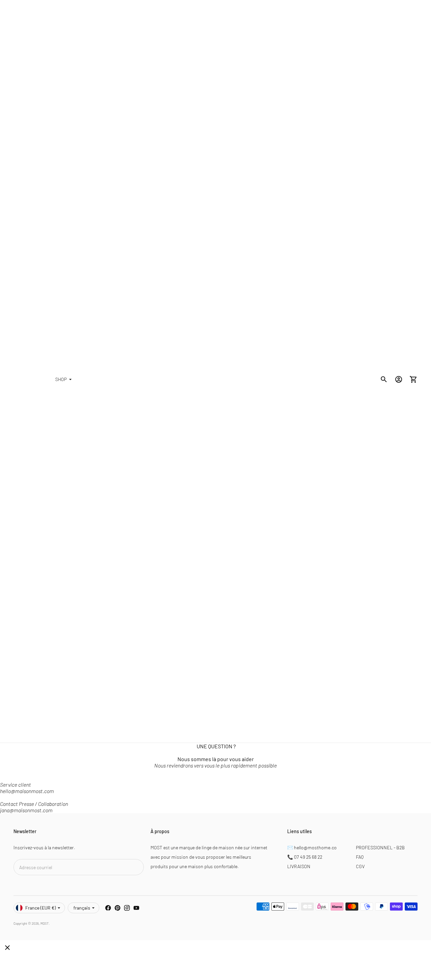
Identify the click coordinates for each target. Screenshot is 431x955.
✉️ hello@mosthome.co (312, 847)
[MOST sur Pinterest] (117, 908)
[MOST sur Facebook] (108, 908)
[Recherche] (383, 379)
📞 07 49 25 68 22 (304, 857)
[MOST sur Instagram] (127, 908)
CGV (360, 866)
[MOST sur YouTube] (136, 908)
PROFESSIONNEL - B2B (380, 847)
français (81, 908)
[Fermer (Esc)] (7, 947)
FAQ (360, 857)
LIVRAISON (298, 866)
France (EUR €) (40, 908)
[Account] (398, 379)
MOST (44, 923)
